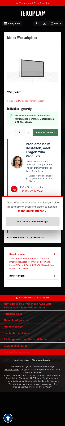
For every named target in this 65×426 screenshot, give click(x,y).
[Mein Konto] (45, 23)
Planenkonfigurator (41, 360)
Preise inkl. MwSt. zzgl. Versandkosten (25, 101)
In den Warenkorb (45, 132)
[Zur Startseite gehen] (32, 13)
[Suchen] (37, 23)
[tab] (32, 261)
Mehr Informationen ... (32, 210)
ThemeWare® (45, 387)
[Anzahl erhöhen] (28, 132)
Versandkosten (12, 369)
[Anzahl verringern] (10, 132)
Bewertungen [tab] (17, 275)
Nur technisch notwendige (32, 221)
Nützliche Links (13, 313)
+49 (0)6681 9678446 (31, 191)
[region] (32, 68)
